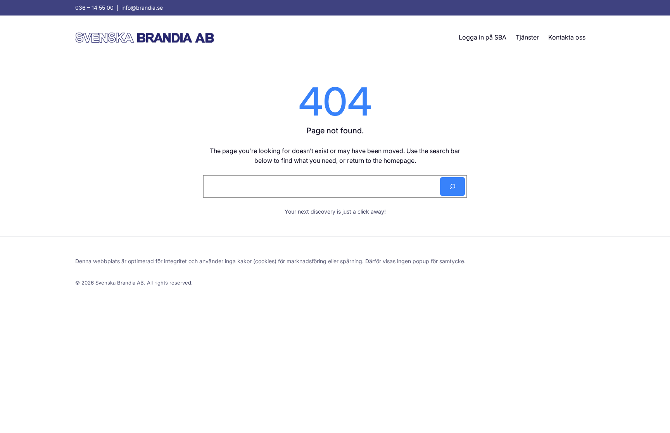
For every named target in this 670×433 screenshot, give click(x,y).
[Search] (452, 186)
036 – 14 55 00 (94, 7)
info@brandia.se (142, 7)
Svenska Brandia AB (119, 282)
